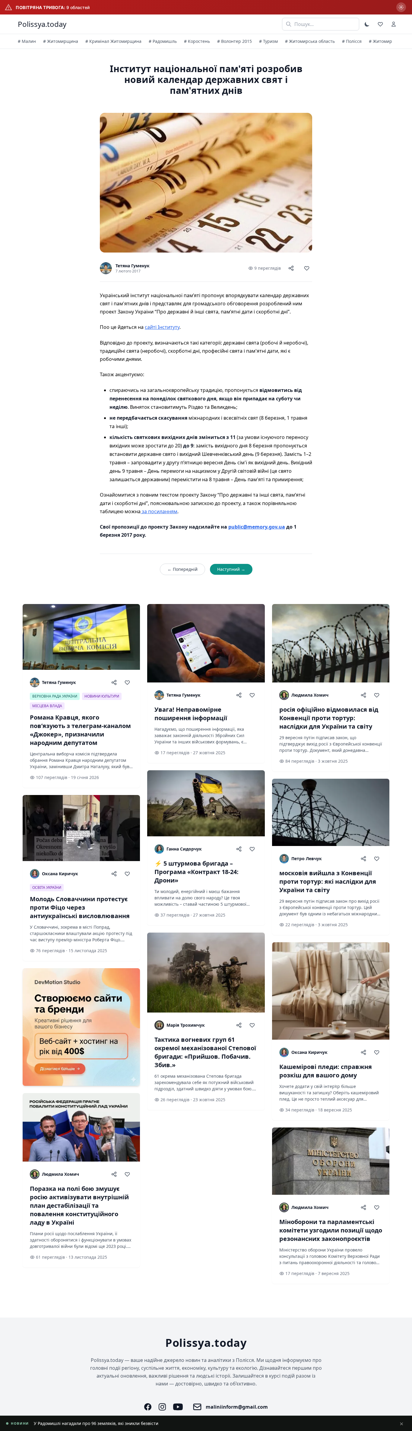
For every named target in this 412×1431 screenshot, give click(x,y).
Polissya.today (42, 24)
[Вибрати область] (401, 7)
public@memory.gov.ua (256, 526)
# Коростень (197, 41)
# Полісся (352, 41)
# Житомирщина (60, 41)
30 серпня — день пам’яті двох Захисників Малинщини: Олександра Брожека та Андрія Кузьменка (137, 1423)
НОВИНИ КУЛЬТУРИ (101, 696)
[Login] (393, 24)
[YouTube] (178, 1407)
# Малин (27, 41)
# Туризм (268, 41)
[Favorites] (380, 24)
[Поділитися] (291, 268)
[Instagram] (162, 1406)
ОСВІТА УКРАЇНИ (46, 887)
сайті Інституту (162, 327)
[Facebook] (147, 1406)
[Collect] (306, 268)
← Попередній (182, 569)
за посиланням (159, 511)
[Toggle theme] (367, 24)
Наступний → (231, 569)
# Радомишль (163, 41)
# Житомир (380, 41)
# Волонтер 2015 (234, 41)
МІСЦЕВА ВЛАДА (47, 705)
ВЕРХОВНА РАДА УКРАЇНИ (54, 696)
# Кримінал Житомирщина (113, 41)
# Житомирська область (310, 41)
